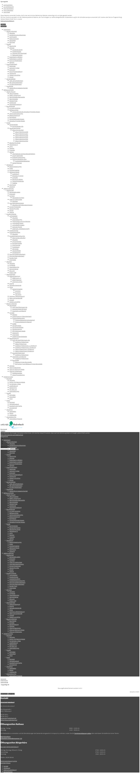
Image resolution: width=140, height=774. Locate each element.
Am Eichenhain (16, 241)
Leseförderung (13, 386)
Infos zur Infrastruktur (15, 371)
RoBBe (14, 324)
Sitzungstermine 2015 (21, 137)
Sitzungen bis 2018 (17, 130)
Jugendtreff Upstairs (18, 225)
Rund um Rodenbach (15, 60)
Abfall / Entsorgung (15, 95)
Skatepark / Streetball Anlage (20, 229)
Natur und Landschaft (15, 298)
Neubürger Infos (14, 208)
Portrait (8, 44)
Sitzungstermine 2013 (21, 141)
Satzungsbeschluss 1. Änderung (24, 349)
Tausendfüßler (16, 250)
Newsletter (12, 40)
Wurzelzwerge (16, 252)
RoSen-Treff (12, 272)
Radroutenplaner (17, 55)
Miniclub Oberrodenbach (16, 256)
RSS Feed (12, 42)
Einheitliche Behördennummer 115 (11, 738)
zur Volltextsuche (9, 7)
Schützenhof (13, 408)
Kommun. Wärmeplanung (17, 296)
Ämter (11, 168)
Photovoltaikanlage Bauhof (23, 322)
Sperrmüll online (17, 282)
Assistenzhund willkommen (17, 35)
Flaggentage (13, 37)
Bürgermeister (13, 124)
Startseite (3, 679)
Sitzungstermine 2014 (21, 139)
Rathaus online (13, 110)
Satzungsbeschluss (20, 344)
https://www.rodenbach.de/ (9, 720)
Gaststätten (12, 411)
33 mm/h (18, 291)
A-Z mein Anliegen (14, 108)
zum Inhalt (7, 12)
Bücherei (9, 378)
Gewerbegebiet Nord (18, 353)
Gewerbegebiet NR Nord (19, 309)
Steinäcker (15, 249)
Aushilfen (15, 177)
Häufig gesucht (10, 91)
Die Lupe (12, 271)
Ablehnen (3, 24)
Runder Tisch (13, 258)
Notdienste (9, 86)
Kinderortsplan (16, 51)
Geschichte (12, 46)
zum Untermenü (8, 10)
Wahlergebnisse (17, 163)
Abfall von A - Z (16, 278)
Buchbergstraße (17, 243)
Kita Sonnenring (17, 329)
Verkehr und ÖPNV (14, 75)
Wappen (11, 62)
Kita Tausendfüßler (17, 327)
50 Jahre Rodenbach (15, 84)
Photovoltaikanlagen (18, 318)
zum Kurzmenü (8, 5)
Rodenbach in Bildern (15, 57)
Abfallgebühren (17, 280)
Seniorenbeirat (13, 269)
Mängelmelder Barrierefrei (17, 97)
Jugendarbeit (13, 216)
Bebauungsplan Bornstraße (23, 362)
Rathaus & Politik (9, 90)
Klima (11, 287)
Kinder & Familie (11, 214)
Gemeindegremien (14, 128)
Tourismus (9, 409)
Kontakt (6, 438)
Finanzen (12, 150)
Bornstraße (15, 360)
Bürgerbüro (12, 117)
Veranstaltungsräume (15, 419)
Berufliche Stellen (17, 179)
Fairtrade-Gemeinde (15, 285)
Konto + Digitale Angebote (17, 382)
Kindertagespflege (14, 232)
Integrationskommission (16, 203)
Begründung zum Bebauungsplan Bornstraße (28, 364)
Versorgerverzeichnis (18, 375)
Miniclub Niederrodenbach (17, 254)
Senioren (9, 261)
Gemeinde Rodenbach (7, 702)
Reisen (11, 413)
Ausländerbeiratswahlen (22, 161)
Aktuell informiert (11, 31)
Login (11, 146)
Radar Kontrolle (14, 38)
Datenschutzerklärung (7, 21)
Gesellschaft (10, 190)
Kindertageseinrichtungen (17, 236)
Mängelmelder (13, 99)
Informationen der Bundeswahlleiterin (23, 154)
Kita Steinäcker (16, 325)
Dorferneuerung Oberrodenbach (22, 316)
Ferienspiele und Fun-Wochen (21, 221)
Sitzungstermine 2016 (21, 135)
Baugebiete (12, 305)
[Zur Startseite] (12, 428)
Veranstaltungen (17, 219)
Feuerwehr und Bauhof (19, 311)
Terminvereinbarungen (16, 113)
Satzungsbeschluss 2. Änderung (24, 351)
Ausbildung (15, 174)
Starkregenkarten (17, 289)
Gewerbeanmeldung (15, 104)
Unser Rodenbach (11, 64)
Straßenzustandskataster (19, 336)
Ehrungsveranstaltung (15, 71)
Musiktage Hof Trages (15, 406)
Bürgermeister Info (17, 126)
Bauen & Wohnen (11, 303)
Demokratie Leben (14, 192)
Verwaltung (9, 165)
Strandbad (12, 397)
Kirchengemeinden (15, 207)
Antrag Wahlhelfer (17, 155)
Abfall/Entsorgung (14, 276)
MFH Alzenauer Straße (18, 331)
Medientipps (13, 387)
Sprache (3, 431)
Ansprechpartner (14, 170)
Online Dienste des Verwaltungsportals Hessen (26, 112)
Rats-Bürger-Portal (14, 143)
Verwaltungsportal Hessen (17, 121)
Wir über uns (13, 389)
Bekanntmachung (14, 115)
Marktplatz (12, 66)
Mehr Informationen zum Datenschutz (12, 435)
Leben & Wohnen (9, 188)
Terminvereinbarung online (82, 733)
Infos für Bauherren (15, 367)
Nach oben (11, 694)
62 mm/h (18, 292)
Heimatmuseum (14, 404)
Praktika (14, 183)
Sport (11, 398)
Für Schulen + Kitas (15, 384)
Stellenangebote (14, 172)
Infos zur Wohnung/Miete (16, 369)
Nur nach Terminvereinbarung (10, 747)
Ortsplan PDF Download (19, 53)
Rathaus (14, 314)
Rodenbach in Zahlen (15, 59)
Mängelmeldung (5, 737)
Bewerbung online (17, 176)
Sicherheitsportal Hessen (16, 119)
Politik (8, 123)
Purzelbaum (15, 247)
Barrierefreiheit (8, 772)
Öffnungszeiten (13, 93)
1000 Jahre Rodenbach (16, 81)
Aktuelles (12, 33)
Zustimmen (3, 26)
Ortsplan (11, 48)
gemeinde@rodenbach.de (8, 718)
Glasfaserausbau (17, 373)
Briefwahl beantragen (18, 157)
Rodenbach (7, 29)
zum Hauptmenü (9, 8)
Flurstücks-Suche (17, 49)
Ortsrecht (12, 186)
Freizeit (8, 393)
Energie (11, 283)
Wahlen (11, 152)
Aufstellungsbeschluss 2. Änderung (25, 347)
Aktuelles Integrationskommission (22, 205)
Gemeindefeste (10, 79)
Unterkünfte (12, 415)
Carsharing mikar (14, 68)
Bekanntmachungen (15, 166)
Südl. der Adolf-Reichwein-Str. (21, 340)
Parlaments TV (13, 144)
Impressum (7, 768)
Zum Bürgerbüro (5, 763)
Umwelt (11, 300)
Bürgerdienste (10, 106)
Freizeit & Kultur (8, 377)
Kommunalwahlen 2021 (19, 159)
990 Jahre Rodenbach (15, 82)
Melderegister (13, 101)
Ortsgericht (12, 73)
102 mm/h (18, 294)
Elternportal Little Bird (18, 238)
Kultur (8, 400)
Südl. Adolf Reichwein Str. (19, 307)
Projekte (11, 313)
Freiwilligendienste (18, 181)
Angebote (12, 265)
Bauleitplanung (14, 338)
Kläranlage (15, 333)
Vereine (11, 212)
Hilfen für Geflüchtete (15, 199)
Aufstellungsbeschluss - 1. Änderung (26, 345)
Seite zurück (4, 694)
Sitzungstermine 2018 (21, 132)
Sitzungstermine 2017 (21, 133)
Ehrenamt (12, 70)
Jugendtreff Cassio (17, 223)
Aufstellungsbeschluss (21, 342)
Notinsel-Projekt (17, 227)
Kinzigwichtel (16, 245)
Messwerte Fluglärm (18, 197)
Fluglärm (12, 196)
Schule (11, 77)
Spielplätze (12, 260)
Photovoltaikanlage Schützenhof (25, 320)
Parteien (11, 148)
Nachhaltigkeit (10, 274)
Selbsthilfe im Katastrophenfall (18, 88)
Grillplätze (12, 395)
